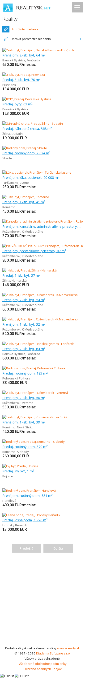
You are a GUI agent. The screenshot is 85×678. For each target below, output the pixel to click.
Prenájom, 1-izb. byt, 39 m (23, 422)
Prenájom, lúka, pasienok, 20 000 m (30, 177)
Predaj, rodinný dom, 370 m (25, 446)
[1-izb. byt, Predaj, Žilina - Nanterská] (29, 270)
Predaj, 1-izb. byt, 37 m (21, 275)
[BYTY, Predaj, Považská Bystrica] (26, 99)
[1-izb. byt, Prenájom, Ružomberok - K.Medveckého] (40, 319)
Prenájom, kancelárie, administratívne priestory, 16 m (42, 226)
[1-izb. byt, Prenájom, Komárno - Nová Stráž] (34, 417)
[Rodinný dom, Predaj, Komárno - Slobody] (33, 441)
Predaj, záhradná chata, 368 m (27, 128)
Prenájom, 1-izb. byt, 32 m (23, 324)
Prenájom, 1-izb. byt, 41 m (23, 201)
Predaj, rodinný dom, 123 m (25, 373)
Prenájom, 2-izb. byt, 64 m (23, 55)
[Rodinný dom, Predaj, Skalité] (24, 148)
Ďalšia (58, 548)
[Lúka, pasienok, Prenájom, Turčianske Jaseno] (36, 172)
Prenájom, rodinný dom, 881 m (27, 495)
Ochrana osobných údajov (42, 669)
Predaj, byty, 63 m (17, 104)
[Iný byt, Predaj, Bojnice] (20, 466)
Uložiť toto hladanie (24, 29)
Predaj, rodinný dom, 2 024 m (26, 153)
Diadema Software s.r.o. (53, 653)
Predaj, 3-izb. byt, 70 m (21, 79)
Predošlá (26, 548)
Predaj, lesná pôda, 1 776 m (25, 520)
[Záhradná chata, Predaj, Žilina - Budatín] (32, 123)
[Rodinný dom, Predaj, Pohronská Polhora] (33, 368)
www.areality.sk (68, 648)
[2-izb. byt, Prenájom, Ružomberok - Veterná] (35, 393)
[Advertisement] (42, 600)
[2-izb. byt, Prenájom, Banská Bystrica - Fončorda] (38, 50)
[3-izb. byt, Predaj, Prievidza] (23, 74)
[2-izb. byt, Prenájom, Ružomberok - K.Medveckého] (40, 295)
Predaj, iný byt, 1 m (18, 471)
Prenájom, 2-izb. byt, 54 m (23, 299)
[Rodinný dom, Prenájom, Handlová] (29, 490)
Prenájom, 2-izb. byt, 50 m (23, 397)
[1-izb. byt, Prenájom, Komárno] (25, 197)
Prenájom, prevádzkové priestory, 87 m (34, 250)
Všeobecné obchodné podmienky (42, 664)
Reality (9, 18)
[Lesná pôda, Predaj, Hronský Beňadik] (31, 515)
